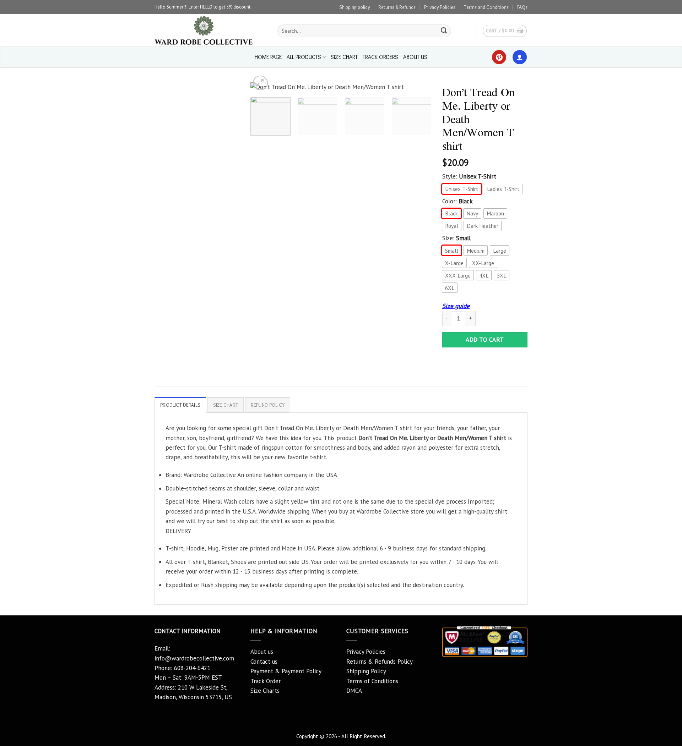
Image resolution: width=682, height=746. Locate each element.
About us (261, 652)
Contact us (263, 661)
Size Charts (265, 691)
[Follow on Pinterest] (499, 57)
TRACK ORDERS (380, 57)
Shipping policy (354, 7)
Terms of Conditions (372, 681)
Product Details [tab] (180, 405)
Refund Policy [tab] (268, 405)
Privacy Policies (439, 7)
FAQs (522, 7)
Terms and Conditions (486, 7)
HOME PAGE (268, 57)
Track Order (265, 681)
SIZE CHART (344, 57)
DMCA (354, 691)
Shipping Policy (366, 671)
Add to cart (485, 340)
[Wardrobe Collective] (211, 30)
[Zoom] (260, 83)
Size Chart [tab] (225, 405)
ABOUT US (415, 57)
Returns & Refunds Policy (379, 661)
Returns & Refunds (397, 7)
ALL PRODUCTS (304, 57)
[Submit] (444, 30)
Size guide (456, 306)
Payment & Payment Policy (285, 671)
